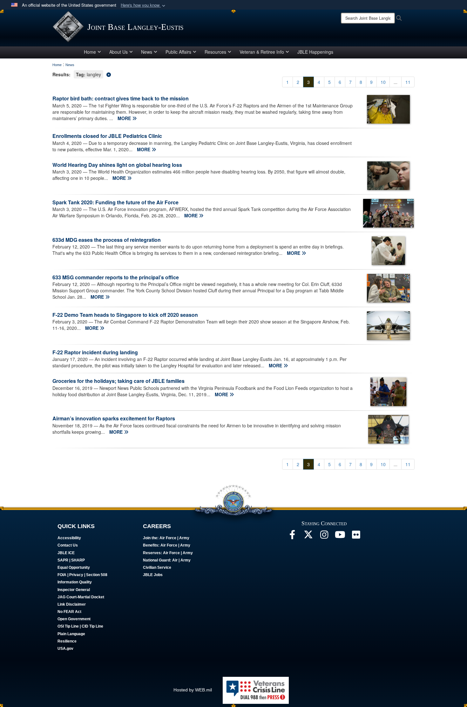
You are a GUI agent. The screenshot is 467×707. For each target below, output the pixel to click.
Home (90, 52)
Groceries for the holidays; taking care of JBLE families (118, 380)
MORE (125, 118)
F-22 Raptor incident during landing (95, 352)
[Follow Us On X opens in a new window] (308, 536)
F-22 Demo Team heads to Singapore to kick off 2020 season (125, 314)
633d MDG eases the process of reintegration (106, 239)
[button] (143, 5)
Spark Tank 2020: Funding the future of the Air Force (115, 202)
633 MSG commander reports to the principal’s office (115, 277)
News (146, 52)
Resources (215, 52)
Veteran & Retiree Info (262, 52)
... (395, 82)
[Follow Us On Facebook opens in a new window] (292, 536)
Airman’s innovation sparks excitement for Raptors (113, 418)
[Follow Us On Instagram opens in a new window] (324, 536)
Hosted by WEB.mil (192, 689)
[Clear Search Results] (233, 74)
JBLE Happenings (315, 52)
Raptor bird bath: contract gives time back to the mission (120, 98)
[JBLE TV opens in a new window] (340, 536)
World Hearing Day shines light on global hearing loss (117, 164)
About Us (118, 52)
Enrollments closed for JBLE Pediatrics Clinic (107, 135)
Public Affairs (178, 52)
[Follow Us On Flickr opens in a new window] (356, 536)
